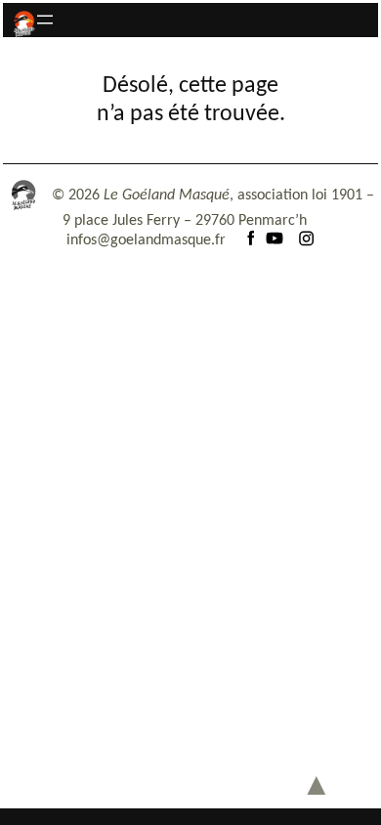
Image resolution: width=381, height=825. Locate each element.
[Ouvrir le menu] (45, 19)
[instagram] (306, 240)
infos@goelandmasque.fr (146, 240)
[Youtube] (274, 240)
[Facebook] (251, 240)
